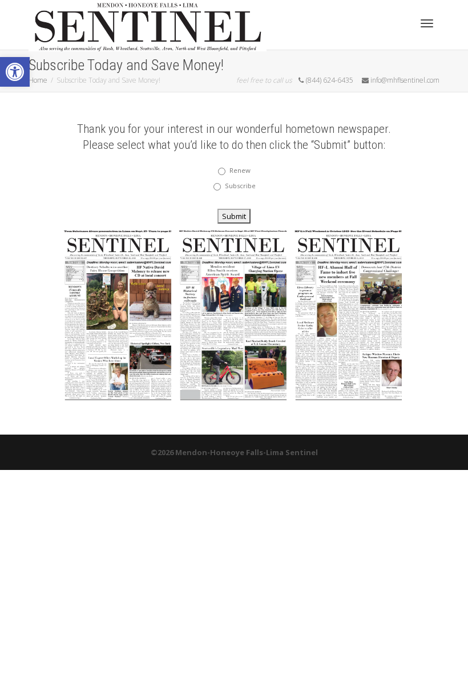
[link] (15, 72)
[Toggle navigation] (426, 23)
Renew (240, 170)
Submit (234, 216)
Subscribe (240, 185)
